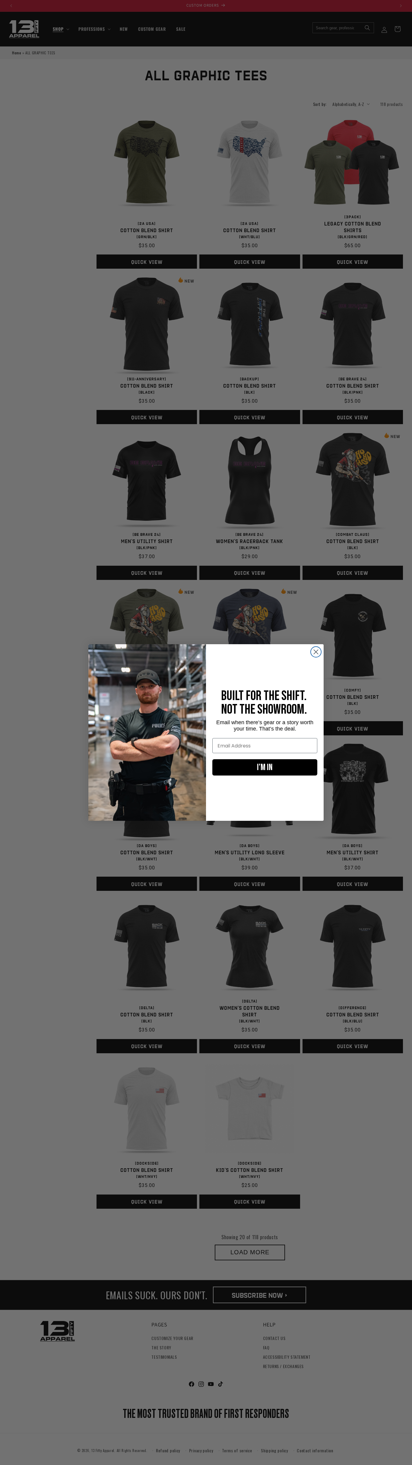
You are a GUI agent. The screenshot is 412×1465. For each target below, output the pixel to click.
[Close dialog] (316, 652)
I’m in (265, 767)
